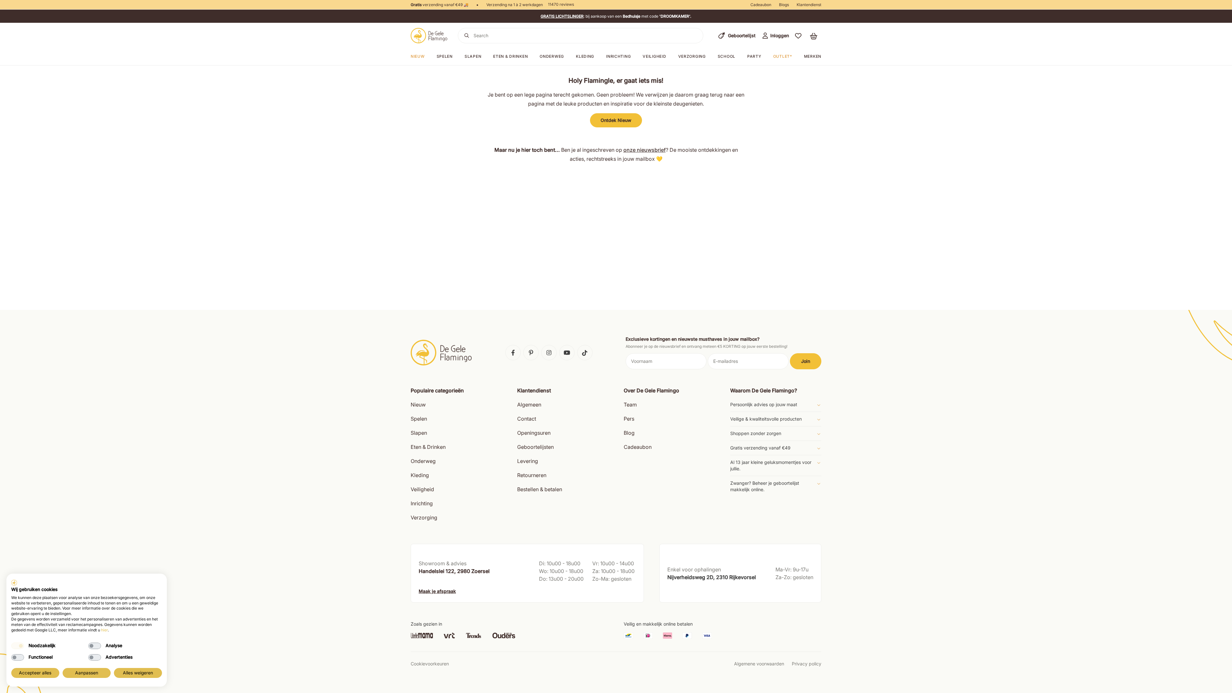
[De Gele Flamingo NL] (429, 35)
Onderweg (552, 56)
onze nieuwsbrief (644, 150)
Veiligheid (654, 56)
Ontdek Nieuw (616, 120)
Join (805, 361)
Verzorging (692, 56)
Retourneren (531, 475)
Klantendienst (809, 4)
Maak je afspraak (437, 591)
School (726, 56)
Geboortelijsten (535, 447)
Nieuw (418, 56)
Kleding (585, 56)
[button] (798, 35)
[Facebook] (513, 352)
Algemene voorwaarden (759, 663)
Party (754, 56)
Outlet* (782, 56)
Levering (527, 461)
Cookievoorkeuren (430, 663)
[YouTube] (567, 352)
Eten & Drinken (428, 447)
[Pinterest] (531, 352)
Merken (812, 56)
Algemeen (529, 404)
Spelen (445, 56)
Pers (629, 418)
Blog (629, 433)
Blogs (784, 4)
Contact (526, 418)
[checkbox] (17, 646)
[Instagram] (549, 352)
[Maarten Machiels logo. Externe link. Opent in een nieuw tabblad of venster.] (14, 583)
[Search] (467, 35)
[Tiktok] (585, 352)
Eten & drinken (510, 56)
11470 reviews (561, 4)
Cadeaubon (760, 4)
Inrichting (618, 56)
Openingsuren (534, 433)
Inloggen (779, 35)
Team (630, 404)
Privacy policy (806, 663)
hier (104, 630)
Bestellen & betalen (539, 489)
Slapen (473, 56)
